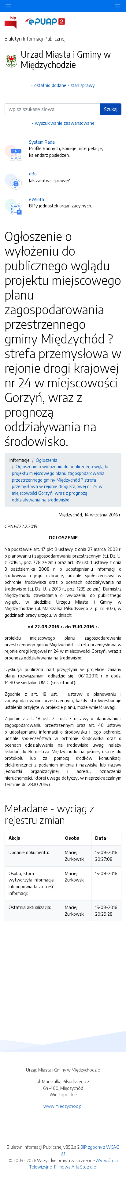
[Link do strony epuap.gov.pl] (45, 21)
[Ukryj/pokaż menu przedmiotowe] (8, 5)
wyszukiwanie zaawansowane (64, 123)
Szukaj (110, 109)
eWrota (36, 199)
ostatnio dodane (50, 85)
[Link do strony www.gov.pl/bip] (14, 21)
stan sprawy (83, 85)
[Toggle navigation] (117, 5)
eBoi (33, 173)
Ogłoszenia (46, 460)
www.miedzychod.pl (63, 1106)
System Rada (42, 142)
